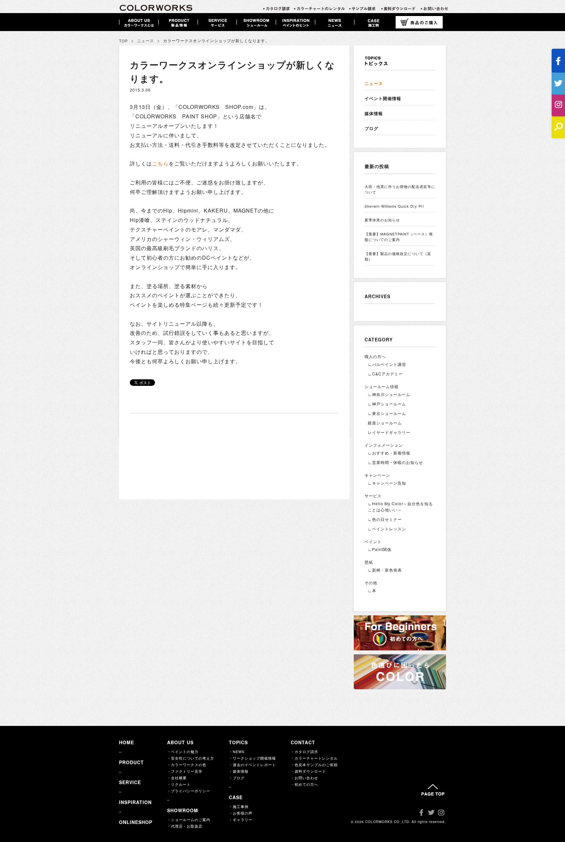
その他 (371, 582)
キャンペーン (377, 475)
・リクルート (179, 784)
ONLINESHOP (135, 822)
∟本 (372, 590)
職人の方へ (375, 356)
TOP (123, 41)
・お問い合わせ (304, 777)
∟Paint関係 (379, 549)
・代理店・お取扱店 (184, 826)
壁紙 (369, 562)
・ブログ (237, 777)
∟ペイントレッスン (387, 528)
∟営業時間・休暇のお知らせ (395, 462)
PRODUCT (131, 762)
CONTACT (303, 742)
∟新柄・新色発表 (385, 570)
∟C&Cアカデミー (385, 373)
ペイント (373, 541)
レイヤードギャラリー (389, 432)
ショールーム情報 (382, 386)
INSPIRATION (135, 802)
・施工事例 (238, 806)
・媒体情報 (238, 771)
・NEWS (237, 751)
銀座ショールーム (385, 422)
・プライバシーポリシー (188, 790)
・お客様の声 (240, 813)
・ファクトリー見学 (184, 771)
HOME (126, 742)
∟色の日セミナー (385, 519)
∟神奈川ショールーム (389, 394)
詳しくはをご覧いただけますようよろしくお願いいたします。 (216, 163)
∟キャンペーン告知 (387, 483)
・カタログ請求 (304, 751)
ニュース (145, 41)
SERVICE (130, 782)
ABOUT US (180, 742)
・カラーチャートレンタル (314, 758)
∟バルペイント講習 (387, 364)
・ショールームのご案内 (188, 819)
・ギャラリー (240, 819)
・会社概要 (177, 777)
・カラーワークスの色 (186, 764)
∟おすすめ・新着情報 (389, 452)
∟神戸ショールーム (387, 403)
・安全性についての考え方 (190, 758)
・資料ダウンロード (308, 771)
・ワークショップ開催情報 (252, 758)
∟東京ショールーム (387, 413)
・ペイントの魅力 (182, 751)
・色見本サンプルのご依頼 (314, 764)
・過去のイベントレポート (252, 764)
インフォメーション (384, 445)
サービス (373, 495)
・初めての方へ (304, 784)
